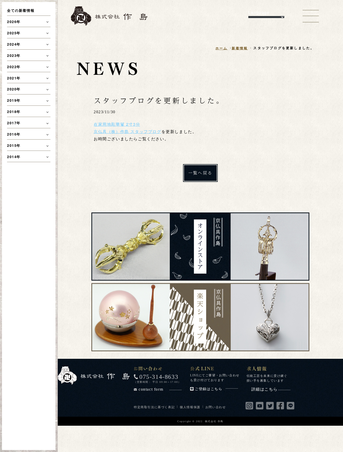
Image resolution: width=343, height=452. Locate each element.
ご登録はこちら (208, 389)
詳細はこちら (264, 389)
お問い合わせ (215, 407)
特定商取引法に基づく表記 (154, 407)
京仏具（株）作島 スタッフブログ (127, 131)
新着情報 (240, 48)
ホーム (221, 48)
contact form (151, 389)
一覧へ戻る (200, 173)
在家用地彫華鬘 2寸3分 (117, 124)
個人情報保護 (190, 407)
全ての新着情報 (20, 10)
